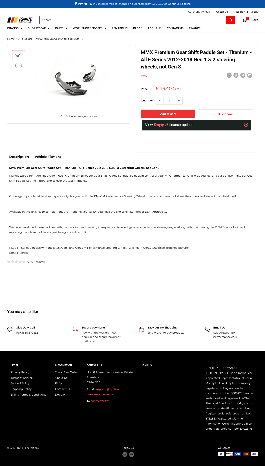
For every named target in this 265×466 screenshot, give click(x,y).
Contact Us (62, 389)
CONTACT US (175, 28)
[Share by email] (249, 75)
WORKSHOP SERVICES (87, 28)
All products (25, 38)
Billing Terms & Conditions (28, 394)
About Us (222, 12)
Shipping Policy (21, 389)
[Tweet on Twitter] (242, 75)
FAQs (58, 383)
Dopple (60, 394)
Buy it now (225, 114)
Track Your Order (66, 372)
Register (239, 12)
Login (254, 12)
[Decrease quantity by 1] (159, 100)
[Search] (230, 20)
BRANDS (13, 28)
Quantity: (147, 100)
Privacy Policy (20, 372)
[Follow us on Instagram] (124, 454)
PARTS (59, 28)
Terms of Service (22, 378)
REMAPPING (120, 28)
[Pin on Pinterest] (235, 75)
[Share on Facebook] (229, 75)
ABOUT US (154, 28)
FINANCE (194, 28)
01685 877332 (201, 12)
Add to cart (168, 114)
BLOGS (137, 28)
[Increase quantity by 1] (178, 100)
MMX (144, 75)
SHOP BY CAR (37, 28)
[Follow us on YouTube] (131, 454)
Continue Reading (179, 3)
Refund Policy (20, 383)
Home (11, 38)
